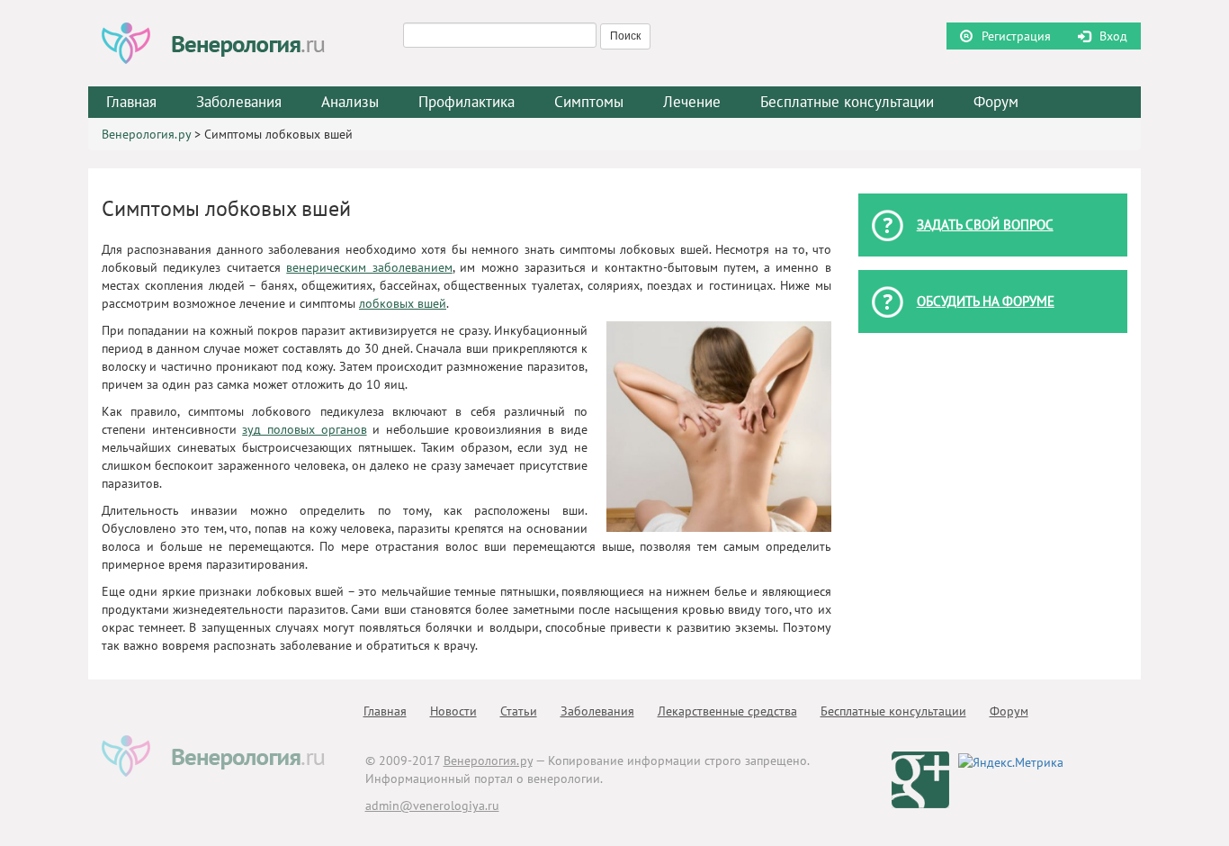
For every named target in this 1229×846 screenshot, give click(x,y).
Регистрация (1016, 36)
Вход (1113, 36)
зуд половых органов (304, 429)
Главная (131, 102)
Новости (453, 711)
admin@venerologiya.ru (432, 805)
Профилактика (466, 102)
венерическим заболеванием (369, 267)
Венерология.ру (146, 134)
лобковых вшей (402, 303)
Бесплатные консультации (847, 102)
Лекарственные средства (727, 711)
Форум (995, 102)
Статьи (518, 711)
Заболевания (597, 711)
